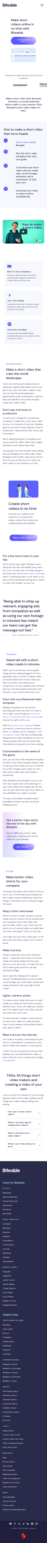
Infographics (8, 1240)
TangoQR (6, 1271)
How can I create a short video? (20, 1113)
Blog (4, 1457)
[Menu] (42, 5)
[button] (23, 232)
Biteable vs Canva (10, 1364)
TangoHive (7, 1276)
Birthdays (7, 1228)
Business (6, 1232)
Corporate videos (10, 1403)
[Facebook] (15, 1524)
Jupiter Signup (9, 1284)
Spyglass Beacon (10, 1305)
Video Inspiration (10, 1487)
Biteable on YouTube (11, 1482)
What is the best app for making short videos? (19, 1123)
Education (7, 1209)
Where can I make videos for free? (21, 1145)
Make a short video (22, 537)
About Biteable (9, 1497)
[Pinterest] (32, 1524)
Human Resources (10, 1201)
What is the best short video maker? (19, 1134)
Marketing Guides (10, 1474)
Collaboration (8, 1341)
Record (6, 1333)
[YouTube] (10, 1524)
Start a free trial (24, 142)
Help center (7, 1466)
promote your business (21, 725)
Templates (7, 1337)
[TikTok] (23, 1524)
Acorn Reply (8, 1292)
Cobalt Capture (9, 1288)
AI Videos (6, 1416)
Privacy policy (8, 1505)
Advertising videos (10, 1391)
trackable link (9, 1060)
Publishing (7, 1345)
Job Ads (6, 1249)
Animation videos (10, 1395)
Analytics (6, 1350)
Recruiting (7, 1213)
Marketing (7, 1193)
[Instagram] (36, 1524)
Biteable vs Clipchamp (12, 1368)
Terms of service (9, 1501)
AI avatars (7, 1354)
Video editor (8, 1329)
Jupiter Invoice (9, 1280)
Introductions (8, 1244)
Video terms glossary (11, 1478)
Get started (22, 846)
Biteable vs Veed (9, 1381)
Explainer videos (9, 1408)
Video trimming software (13, 1443)
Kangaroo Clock (9, 1301)
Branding (6, 1325)
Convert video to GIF (11, 1435)
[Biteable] (10, 5)
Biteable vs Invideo (10, 1372)
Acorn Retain (8, 1296)
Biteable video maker (30, 573)
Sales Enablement (10, 1197)
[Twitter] (19, 1524)
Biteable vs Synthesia (11, 1377)
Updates (6, 1257)
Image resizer (8, 1430)
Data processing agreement (14, 1509)
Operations (7, 1205)
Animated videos (10, 1399)
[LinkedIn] (28, 1524)
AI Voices (6, 1420)
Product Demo (9, 1462)
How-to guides (9, 1470)
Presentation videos (11, 1412)
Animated (7, 1224)
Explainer (6, 1236)
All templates (8, 1261)
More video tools (10, 1447)
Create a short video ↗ (23, 41)
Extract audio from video (13, 1439)
